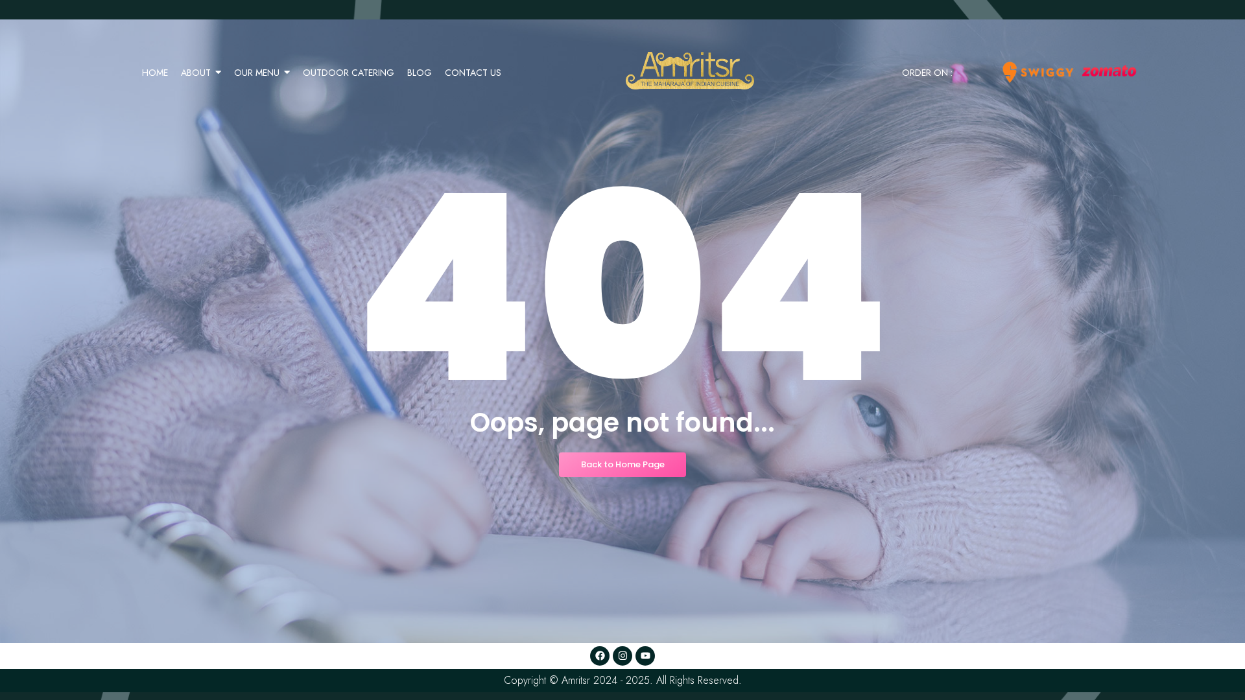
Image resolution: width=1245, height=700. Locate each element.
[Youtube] (645, 656)
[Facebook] (600, 656)
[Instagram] (622, 656)
